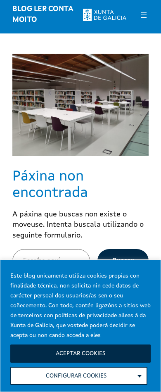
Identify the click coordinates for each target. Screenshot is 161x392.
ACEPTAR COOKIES (80, 353)
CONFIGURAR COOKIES (76, 376)
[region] (80, 325)
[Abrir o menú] (144, 15)
